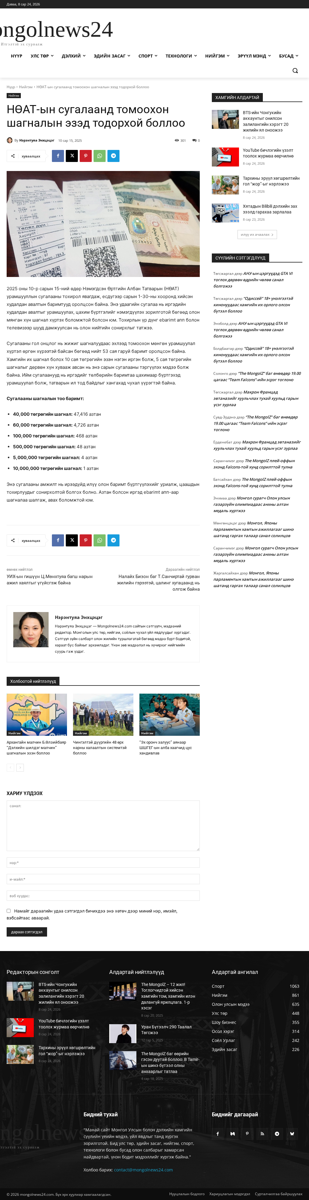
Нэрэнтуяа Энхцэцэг (36, 140)
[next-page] (20, 768)
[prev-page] (10, 768)
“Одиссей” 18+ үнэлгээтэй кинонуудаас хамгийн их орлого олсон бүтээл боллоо (253, 305)
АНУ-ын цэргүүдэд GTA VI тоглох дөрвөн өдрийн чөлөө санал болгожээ (252, 280)
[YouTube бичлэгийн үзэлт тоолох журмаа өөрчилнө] (225, 157)
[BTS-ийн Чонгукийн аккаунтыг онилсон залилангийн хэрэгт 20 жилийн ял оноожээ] (225, 119)
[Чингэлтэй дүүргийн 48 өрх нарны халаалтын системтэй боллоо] (103, 715)
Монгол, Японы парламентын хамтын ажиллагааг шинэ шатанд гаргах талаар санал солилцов (253, 529)
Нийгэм (26, 86)
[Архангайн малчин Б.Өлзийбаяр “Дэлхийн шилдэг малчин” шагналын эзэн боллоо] (37, 715)
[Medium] (232, 1134)
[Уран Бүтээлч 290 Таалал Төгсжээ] (122, 1033)
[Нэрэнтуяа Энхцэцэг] (10, 140)
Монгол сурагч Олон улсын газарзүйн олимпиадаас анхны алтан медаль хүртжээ (251, 504)
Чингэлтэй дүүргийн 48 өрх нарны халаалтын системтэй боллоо (100, 747)
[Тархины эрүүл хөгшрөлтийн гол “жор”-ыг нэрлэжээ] (225, 185)
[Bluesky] (292, 1134)
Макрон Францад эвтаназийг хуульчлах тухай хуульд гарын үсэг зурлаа (255, 398)
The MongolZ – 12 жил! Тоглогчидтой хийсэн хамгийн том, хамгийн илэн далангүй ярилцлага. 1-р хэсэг (168, 996)
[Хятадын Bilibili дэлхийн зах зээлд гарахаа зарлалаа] (225, 213)
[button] (295, 70)
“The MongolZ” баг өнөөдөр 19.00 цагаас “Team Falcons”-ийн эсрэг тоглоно (255, 423)
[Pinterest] (86, 156)
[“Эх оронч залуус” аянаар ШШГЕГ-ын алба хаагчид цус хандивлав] (169, 715)
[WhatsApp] (100, 156)
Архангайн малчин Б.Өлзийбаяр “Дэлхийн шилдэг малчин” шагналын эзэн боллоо (36, 747)
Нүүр (11, 86)
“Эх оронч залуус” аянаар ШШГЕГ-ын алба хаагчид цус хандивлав (165, 747)
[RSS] (262, 1134)
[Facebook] (58, 156)
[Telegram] (113, 156)
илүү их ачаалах (255, 234)
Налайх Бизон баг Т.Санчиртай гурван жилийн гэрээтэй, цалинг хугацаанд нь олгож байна (158, 583)
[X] (72, 156)
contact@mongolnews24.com (143, 1170)
